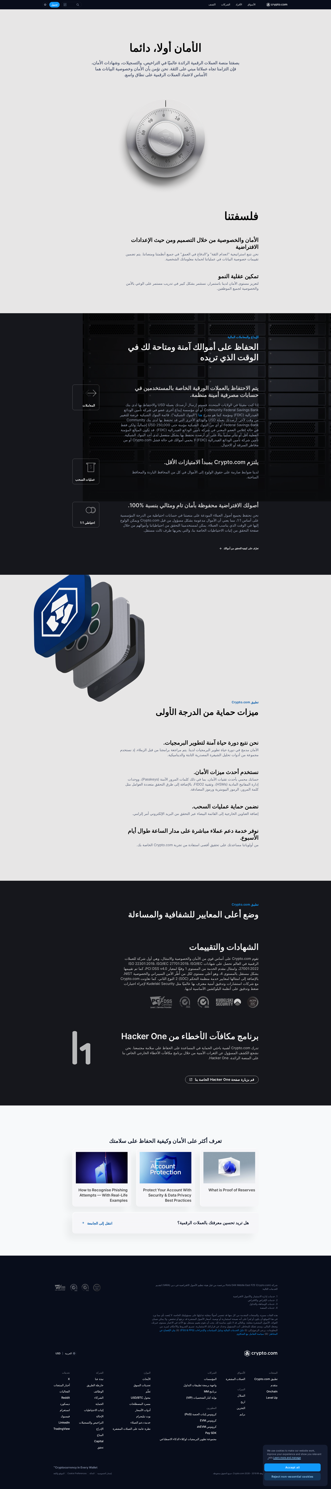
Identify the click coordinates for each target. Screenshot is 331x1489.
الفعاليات (64, 1391)
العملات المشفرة (235, 1379)
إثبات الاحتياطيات (93, 1410)
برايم (242, 1414)
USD (58, 1353)
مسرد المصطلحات (140, 1404)
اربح (243, 1401)
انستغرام (65, 1410)
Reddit (65, 1397)
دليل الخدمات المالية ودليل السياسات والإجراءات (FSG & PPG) (212, 1330)
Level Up (272, 1397)
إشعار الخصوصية (104, 1473)
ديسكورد (65, 1404)
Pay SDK (211, 1433)
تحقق (100, 1447)
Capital (98, 1441)
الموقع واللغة (58, 1473)
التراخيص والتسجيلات (91, 1422)
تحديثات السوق (142, 1385)
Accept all (292, 1467)
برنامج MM (210, 1391)
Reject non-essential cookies (292, 1476)
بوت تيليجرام (143, 1416)
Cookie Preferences (77, 1473)
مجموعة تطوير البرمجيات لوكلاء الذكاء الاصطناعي (188, 1439)
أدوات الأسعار (143, 1410)
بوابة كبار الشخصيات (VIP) (201, 1397)
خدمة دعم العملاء (141, 1422)
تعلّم (148, 1391)
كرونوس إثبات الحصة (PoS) (200, 1414)
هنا (200, 415)
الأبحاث (146, 1379)
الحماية (99, 1404)
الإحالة (99, 1416)
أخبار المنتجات (62, 1385)
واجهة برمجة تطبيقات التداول (200, 1385)
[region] (295, 1465)
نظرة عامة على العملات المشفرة (132, 1428)
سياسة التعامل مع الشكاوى (250, 1333)
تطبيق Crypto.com (266, 1379)
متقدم (274, 1385)
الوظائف (98, 1391)
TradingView (61, 1428)
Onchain (272, 1391)
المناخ (100, 1435)
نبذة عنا (99, 1379)
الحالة (91, 1473)
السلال (241, 1395)
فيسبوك (65, 1416)
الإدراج (99, 1428)
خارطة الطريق (95, 1385)
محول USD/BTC (141, 1397)
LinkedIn (64, 1422)
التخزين (241, 1408)
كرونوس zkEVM (207, 1426)
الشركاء (98, 1397)
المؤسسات (210, 1379)
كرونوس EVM (208, 1420)
